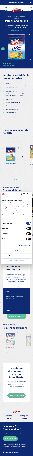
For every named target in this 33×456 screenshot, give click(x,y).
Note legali (11, 444)
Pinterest (9, 418)
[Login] (28, 8)
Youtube (24, 418)
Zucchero (16, 18)
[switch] (28, 228)
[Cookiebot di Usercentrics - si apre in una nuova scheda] (21, 194)
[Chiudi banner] (30, 194)
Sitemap (23, 446)
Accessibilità (6, 446)
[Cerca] (31, 8)
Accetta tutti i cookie (16, 250)
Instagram (24, 416)
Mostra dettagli (23, 245)
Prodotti (9, 16)
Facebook (9, 416)
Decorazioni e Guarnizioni (19, 16)
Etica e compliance (15, 446)
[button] (29, 35)
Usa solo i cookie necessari (16, 260)
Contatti (5, 444)
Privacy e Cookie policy (20, 444)
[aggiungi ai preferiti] (29, 35)
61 (14, 63)
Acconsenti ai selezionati (16, 255)
